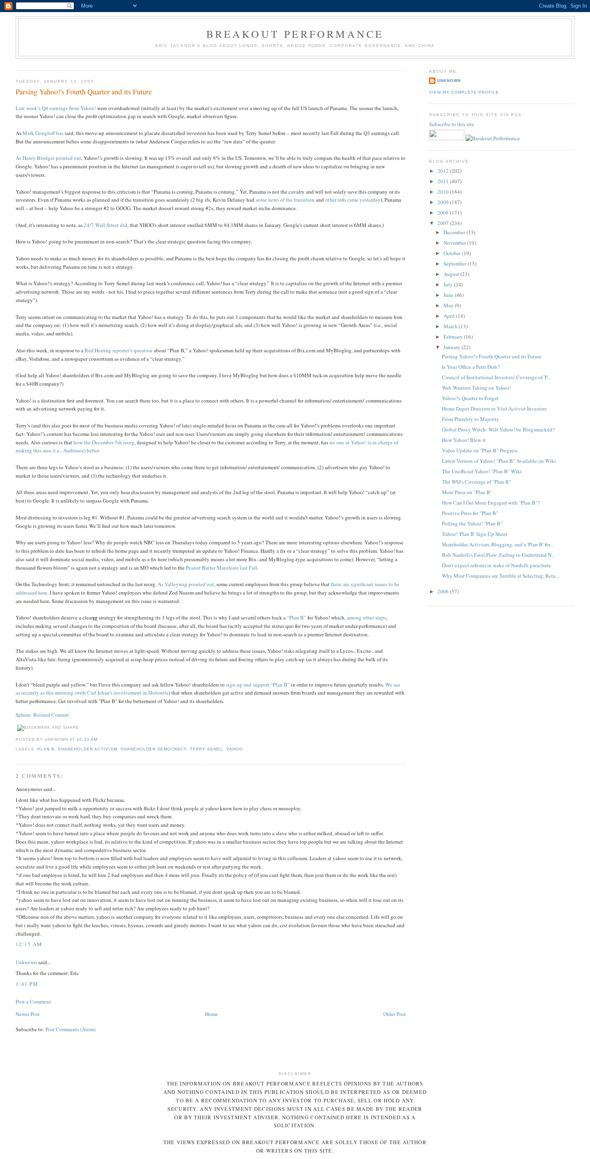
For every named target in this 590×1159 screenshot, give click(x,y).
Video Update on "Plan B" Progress (480, 450)
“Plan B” (296, 617)
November (455, 242)
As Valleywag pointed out (186, 584)
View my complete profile (464, 92)
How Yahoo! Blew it (464, 440)
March (451, 326)
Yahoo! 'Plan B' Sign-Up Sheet (474, 534)
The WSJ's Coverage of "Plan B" (476, 481)
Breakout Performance (295, 34)
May (449, 305)
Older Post (394, 1014)
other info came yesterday (352, 199)
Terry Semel (206, 749)
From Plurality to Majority (470, 419)
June (449, 294)
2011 (443, 181)
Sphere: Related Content (42, 714)
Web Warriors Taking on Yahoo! (476, 387)
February (454, 336)
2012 (443, 170)
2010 (443, 191)
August (452, 274)
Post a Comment (33, 1001)
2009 (443, 202)
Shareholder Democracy (153, 749)
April (450, 315)
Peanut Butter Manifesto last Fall (221, 567)
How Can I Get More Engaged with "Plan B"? (491, 502)
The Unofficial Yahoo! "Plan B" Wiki (482, 471)
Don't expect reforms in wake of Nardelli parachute (496, 565)
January (453, 347)
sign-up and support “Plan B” (258, 684)
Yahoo (234, 749)
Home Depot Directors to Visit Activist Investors (494, 408)
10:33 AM (87, 739)
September (456, 263)
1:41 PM (27, 983)
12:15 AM (29, 944)
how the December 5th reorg (103, 442)
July (449, 284)
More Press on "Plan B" (467, 492)
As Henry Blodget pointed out (48, 157)
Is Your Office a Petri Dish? (471, 366)
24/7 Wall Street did (105, 225)
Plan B (46, 749)
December (455, 232)
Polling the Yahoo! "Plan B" (472, 523)
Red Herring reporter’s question (119, 350)
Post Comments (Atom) (70, 1029)
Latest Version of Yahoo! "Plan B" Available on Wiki (499, 460)
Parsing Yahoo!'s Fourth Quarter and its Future (84, 91)
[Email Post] (100, 739)
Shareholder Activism (87, 749)
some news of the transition (285, 199)
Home (211, 1014)
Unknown (26, 962)
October (453, 253)
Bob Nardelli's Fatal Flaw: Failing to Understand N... (498, 554)
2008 (443, 212)
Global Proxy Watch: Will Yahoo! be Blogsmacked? (498, 429)
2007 (443, 223)
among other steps (366, 617)
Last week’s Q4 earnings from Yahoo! (56, 108)
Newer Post (28, 1014)
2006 (443, 591)
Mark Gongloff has (42, 133)
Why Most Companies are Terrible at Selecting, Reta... (500, 575)
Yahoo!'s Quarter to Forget (470, 398)
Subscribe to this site (452, 124)
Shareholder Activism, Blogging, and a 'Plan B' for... (497, 544)
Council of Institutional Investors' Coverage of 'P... (496, 377)
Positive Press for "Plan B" (470, 513)
